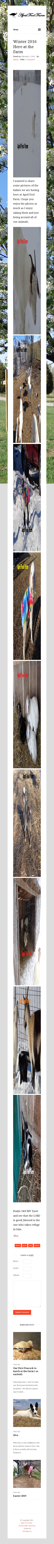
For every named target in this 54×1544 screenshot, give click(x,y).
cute (30, 1245)
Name (16, 1261)
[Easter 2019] (27, 1474)
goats (25, 1245)
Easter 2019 (19, 1496)
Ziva (15, 1435)
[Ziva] (27, 1413)
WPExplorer (27, 1531)
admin (15, 60)
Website (16, 1275)
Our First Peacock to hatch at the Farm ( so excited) (25, 1371)
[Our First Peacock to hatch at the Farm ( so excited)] (27, 1346)
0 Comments (30, 60)
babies (36, 1245)
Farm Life (16, 1364)
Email (16, 1268)
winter (18, 1245)
